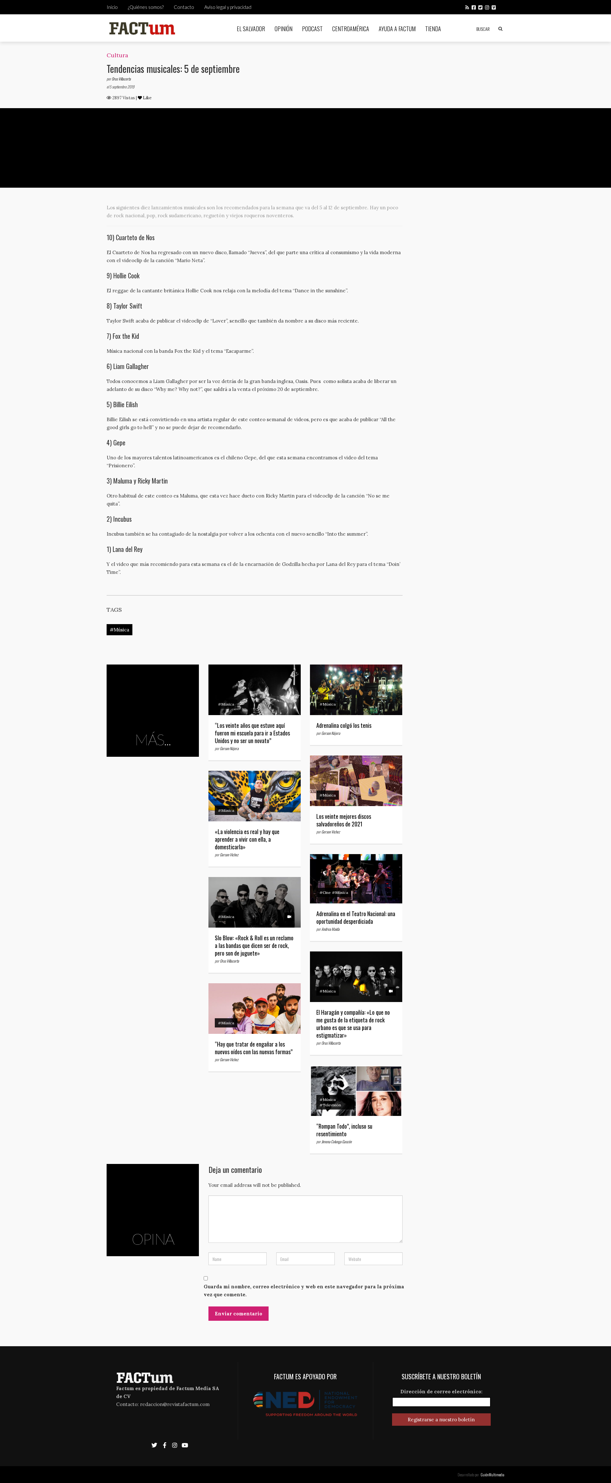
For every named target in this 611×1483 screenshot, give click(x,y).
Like (146, 98)
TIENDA (433, 28)
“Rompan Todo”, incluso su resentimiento (344, 1130)
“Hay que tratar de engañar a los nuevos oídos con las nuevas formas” (253, 1048)
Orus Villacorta (121, 78)
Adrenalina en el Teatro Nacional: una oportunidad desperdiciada (355, 917)
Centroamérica (350, 28)
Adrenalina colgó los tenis (343, 725)
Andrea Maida (330, 929)
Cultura (117, 55)
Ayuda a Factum (397, 28)
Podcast (312, 28)
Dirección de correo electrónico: (441, 1392)
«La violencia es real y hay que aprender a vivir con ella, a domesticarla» (247, 839)
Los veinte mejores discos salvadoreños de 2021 (343, 820)
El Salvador (251, 28)
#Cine (325, 892)
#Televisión (330, 1105)
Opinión (283, 28)
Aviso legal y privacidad (227, 7)
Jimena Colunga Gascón (336, 1141)
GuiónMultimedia (492, 1474)
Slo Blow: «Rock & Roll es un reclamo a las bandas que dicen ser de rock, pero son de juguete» (254, 945)
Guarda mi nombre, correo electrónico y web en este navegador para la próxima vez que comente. (304, 1291)
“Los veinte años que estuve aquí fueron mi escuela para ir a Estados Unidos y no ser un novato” (252, 733)
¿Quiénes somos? (146, 7)
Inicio (112, 7)
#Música (119, 630)
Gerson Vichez (330, 831)
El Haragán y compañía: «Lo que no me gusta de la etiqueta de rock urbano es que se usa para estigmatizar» (353, 1023)
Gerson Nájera (229, 748)
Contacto (184, 7)
